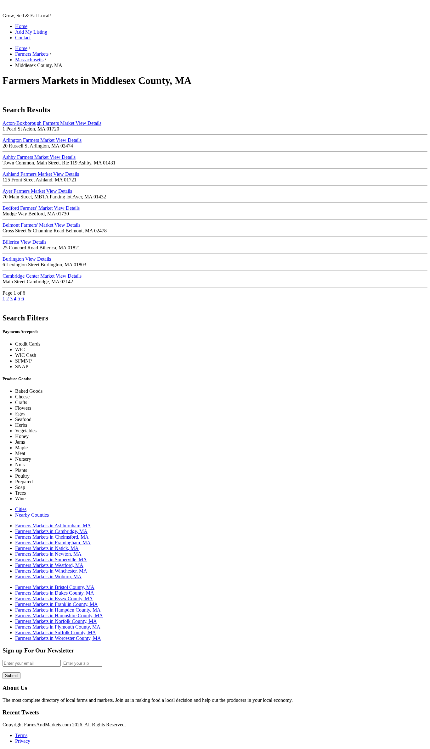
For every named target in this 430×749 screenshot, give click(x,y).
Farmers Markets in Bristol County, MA (54, 587)
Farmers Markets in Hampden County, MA (58, 610)
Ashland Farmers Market (41, 174)
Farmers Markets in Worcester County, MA (58, 638)
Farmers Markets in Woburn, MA (48, 576)
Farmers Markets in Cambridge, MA (51, 531)
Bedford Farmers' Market (41, 208)
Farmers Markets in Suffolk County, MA (55, 632)
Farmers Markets (31, 54)
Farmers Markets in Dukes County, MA (54, 593)
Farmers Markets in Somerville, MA (51, 559)
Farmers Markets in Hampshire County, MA (59, 615)
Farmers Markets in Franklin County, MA (56, 604)
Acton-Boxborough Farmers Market (52, 123)
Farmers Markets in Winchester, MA (51, 571)
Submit (11, 675)
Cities (20, 509)
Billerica (24, 242)
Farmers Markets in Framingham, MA (53, 542)
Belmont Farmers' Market (41, 225)
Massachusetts (29, 59)
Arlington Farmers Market (42, 140)
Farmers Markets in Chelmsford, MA (52, 537)
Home (21, 26)
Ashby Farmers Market (39, 157)
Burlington (27, 259)
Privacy (22, 741)
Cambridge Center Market (42, 276)
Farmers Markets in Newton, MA (48, 554)
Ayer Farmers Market (37, 191)
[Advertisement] (117, 95)
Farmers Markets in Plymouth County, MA (57, 627)
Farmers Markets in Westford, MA (49, 565)
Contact (23, 37)
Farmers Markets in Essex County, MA (54, 598)
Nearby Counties (32, 515)
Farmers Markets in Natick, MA (47, 548)
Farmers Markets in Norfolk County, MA (56, 621)
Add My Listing (31, 32)
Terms (21, 735)
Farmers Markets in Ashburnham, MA (53, 525)
